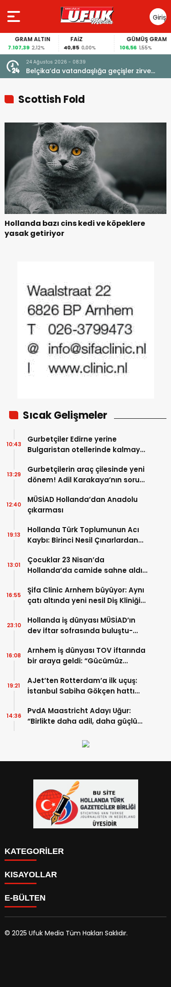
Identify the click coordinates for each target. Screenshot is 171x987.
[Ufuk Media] (87, 16)
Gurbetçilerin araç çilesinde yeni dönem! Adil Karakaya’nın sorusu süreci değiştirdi (87, 474)
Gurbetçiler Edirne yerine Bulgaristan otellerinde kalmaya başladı (86, 444)
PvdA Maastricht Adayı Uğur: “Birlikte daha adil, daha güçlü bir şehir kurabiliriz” (82, 716)
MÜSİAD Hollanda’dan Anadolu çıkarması (82, 505)
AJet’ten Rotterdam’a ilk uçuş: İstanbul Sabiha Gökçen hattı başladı (82, 686)
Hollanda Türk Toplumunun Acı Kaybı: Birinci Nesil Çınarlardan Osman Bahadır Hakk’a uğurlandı (87, 535)
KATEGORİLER (34, 851)
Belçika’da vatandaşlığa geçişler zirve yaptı (88, 71)
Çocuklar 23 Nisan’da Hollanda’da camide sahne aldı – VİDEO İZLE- (84, 565)
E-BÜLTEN (25, 897)
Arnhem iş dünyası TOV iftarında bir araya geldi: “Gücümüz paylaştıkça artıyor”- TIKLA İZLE (86, 656)
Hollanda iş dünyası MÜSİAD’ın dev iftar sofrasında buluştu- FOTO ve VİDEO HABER (81, 625)
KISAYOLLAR (31, 874)
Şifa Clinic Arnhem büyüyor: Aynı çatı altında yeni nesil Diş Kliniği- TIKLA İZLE (85, 595)
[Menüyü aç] (15, 16)
